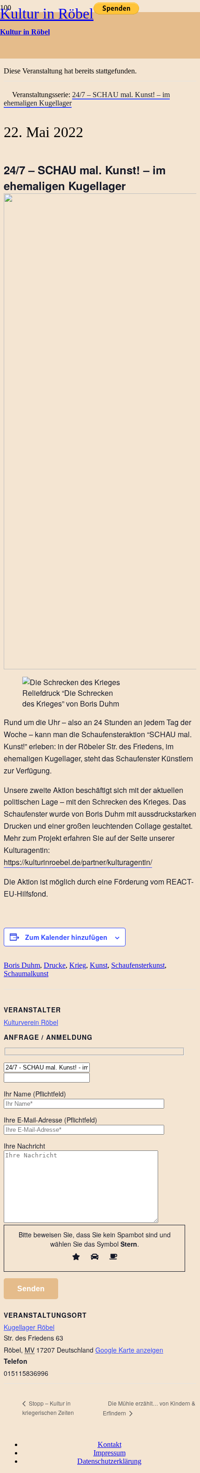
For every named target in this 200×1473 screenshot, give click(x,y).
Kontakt (109, 1444)
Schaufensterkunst (138, 965)
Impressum (109, 1453)
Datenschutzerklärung (109, 1461)
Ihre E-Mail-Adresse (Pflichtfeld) (50, 1119)
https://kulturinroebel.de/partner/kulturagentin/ (78, 862)
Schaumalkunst (26, 974)
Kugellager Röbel (29, 1327)
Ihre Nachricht (24, 1145)
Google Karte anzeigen (129, 1349)
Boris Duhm (22, 965)
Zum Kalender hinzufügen (66, 937)
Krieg (77, 965)
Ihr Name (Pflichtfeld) (35, 1093)
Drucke (55, 965)
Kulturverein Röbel (31, 1022)
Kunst (98, 965)
